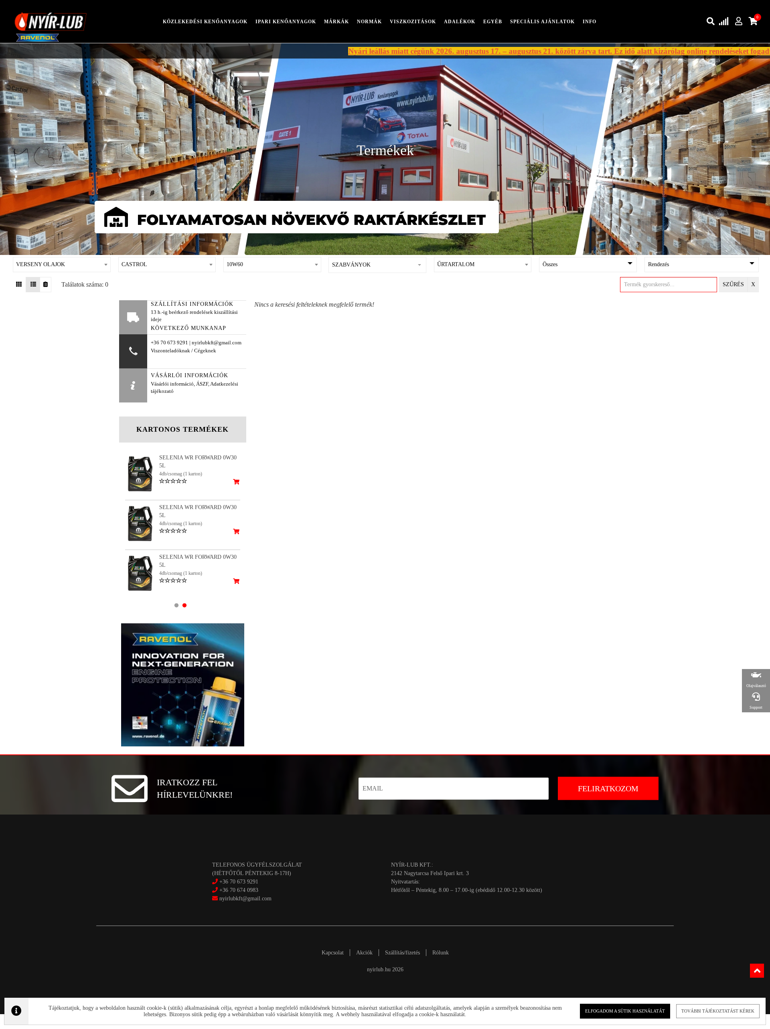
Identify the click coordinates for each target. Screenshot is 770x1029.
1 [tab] (176, 605)
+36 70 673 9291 (238, 882)
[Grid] (19, 284)
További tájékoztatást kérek (717, 1011)
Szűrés (733, 284)
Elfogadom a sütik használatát (625, 1011)
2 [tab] (184, 605)
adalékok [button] (459, 21)
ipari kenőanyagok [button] (285, 21)
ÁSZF (202, 384)
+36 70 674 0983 (238, 890)
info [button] (589, 21)
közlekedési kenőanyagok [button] (205, 21)
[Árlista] (45, 284)
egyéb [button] (492, 21)
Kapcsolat (333, 953)
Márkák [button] (336, 21)
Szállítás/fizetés (402, 953)
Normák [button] (369, 21)
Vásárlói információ (172, 384)
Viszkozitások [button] (413, 21)
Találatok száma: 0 (84, 284)
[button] (377, 265)
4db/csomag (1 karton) (180, 474)
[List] (33, 284)
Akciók (364, 953)
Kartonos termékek (182, 429)
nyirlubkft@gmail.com (245, 899)
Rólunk (440, 953)
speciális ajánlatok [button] (542, 21)
